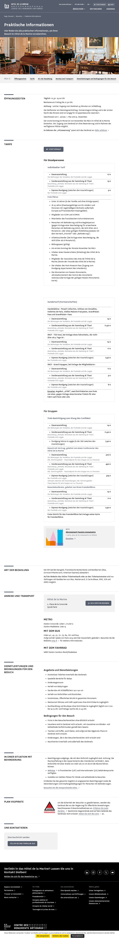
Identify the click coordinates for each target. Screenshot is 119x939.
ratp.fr (54, 641)
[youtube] (112, 872)
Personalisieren (77, 936)
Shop (112, 4)
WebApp (51, 770)
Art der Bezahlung (45, 79)
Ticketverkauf (100, 4)
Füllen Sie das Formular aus (22, 843)
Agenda (110, 9)
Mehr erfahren (101, 130)
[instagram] (93, 872)
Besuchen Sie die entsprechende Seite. (61, 788)
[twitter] (106, 872)
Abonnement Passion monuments (81, 532)
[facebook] (99, 872)
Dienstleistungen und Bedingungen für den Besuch (96, 79)
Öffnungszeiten (20, 79)
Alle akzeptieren (43, 936)
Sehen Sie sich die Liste (89, 814)
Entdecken (96, 9)
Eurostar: (51, 391)
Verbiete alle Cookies (60, 936)
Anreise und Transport (64, 79)
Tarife (32, 79)
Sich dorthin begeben (99, 603)
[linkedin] (87, 872)
